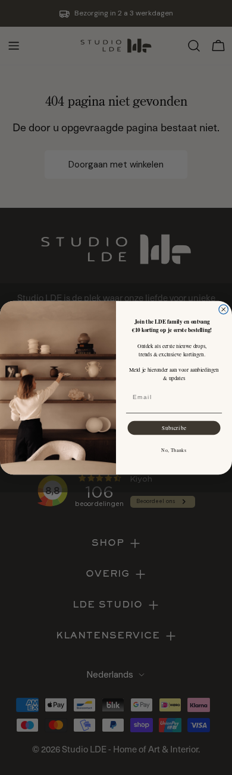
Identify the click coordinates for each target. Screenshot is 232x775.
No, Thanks (174, 450)
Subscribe (174, 427)
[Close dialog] (223, 309)
